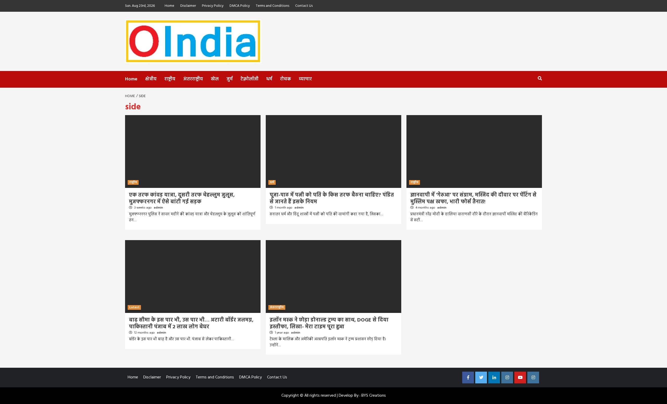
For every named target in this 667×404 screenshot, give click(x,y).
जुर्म (229, 79)
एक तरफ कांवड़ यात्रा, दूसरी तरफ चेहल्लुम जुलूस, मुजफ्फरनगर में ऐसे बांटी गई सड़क (182, 198)
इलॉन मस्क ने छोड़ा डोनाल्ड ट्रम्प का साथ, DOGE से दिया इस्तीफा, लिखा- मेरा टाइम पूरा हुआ (329, 323)
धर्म (269, 79)
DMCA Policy (240, 6)
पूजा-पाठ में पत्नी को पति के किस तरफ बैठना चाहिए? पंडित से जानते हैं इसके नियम (332, 198)
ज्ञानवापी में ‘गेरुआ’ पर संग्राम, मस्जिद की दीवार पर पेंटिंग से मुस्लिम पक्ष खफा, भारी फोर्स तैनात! (473, 198)
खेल (215, 79)
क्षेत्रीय (151, 79)
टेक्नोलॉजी (249, 79)
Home (169, 6)
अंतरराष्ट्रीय (193, 79)
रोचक (285, 79)
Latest (134, 307)
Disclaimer (188, 6)
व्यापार (305, 79)
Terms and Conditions (272, 6)
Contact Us (304, 6)
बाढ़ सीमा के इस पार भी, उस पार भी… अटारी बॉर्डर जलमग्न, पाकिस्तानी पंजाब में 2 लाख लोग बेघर (191, 323)
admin (158, 207)
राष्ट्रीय (169, 79)
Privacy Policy (213, 6)
